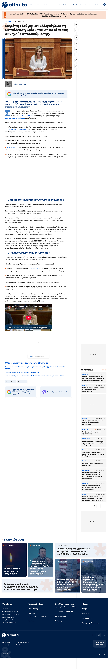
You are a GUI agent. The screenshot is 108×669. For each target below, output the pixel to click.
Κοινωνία (98, 5)
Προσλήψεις (43, 616)
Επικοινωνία (5, 645)
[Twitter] (76, 43)
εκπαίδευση (14, 539)
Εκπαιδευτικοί (22, 382)
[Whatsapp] (76, 60)
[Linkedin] (76, 49)
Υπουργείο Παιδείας (62, 5)
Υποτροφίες (15, 620)
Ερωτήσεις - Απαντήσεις (90, 623)
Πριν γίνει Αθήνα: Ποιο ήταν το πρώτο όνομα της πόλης (23, 372)
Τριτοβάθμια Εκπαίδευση (64, 611)
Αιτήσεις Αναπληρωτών (62, 607)
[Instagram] (98, 635)
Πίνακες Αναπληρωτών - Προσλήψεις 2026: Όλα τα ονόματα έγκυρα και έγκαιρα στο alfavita (34, 376)
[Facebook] (76, 37)
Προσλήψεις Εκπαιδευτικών (65, 604)
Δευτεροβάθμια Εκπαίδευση (10, 614)
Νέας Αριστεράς (27, 116)
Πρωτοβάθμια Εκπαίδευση (10, 611)
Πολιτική (58, 621)
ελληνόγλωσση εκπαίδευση (15, 118)
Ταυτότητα (19, 645)
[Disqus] (40, 425)
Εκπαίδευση (47, 5)
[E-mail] (76, 66)
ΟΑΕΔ (35, 616)
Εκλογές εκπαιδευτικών (9, 622)
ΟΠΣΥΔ (74, 607)
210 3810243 (99, 645)
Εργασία (88, 5)
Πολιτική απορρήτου (22, 642)
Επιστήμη (85, 613)
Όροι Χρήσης (6, 642)
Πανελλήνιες (77, 5)
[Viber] (76, 55)
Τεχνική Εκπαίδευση (8, 617)
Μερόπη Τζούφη (10, 382)
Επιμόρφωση (86, 618)
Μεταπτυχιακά (60, 616)
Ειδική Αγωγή (6, 620)
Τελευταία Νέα (35, 5)
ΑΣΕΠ (30, 616)
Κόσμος (85, 604)
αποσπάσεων (33, 268)
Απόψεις (85, 609)
